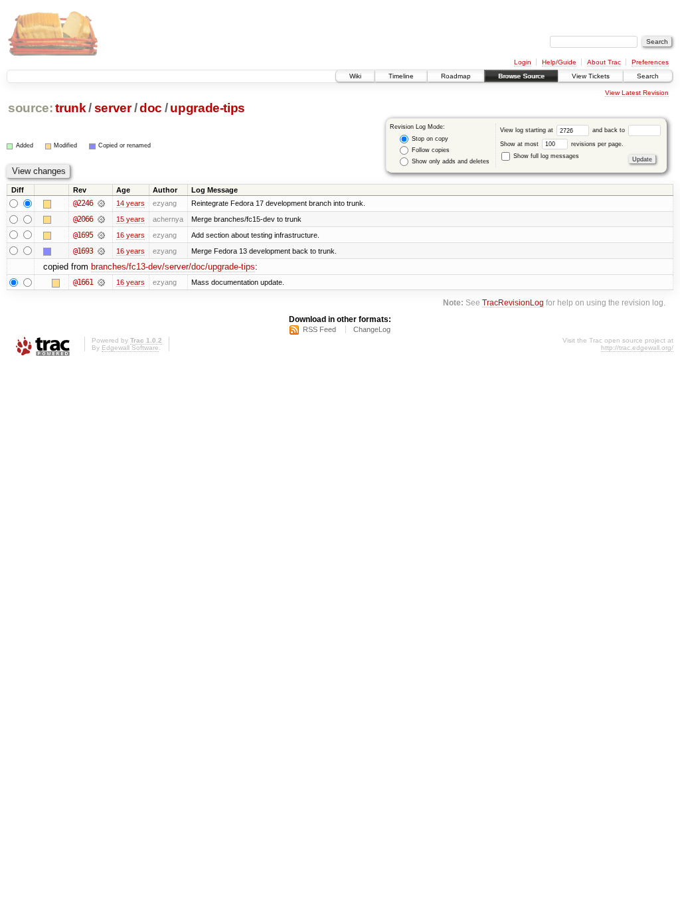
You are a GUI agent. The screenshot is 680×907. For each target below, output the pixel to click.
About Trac (604, 62)
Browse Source (521, 76)
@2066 (83, 219)
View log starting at (527, 130)
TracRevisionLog (513, 302)
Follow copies (430, 150)
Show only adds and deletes (449, 161)
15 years (130, 219)
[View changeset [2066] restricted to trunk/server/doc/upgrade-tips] (101, 219)
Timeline (401, 76)
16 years (130, 235)
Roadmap (456, 76)
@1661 (83, 282)
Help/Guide (559, 62)
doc (150, 108)
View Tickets (591, 76)
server (112, 108)
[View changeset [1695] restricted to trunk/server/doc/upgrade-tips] (101, 235)
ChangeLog (371, 329)
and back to (609, 130)
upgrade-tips (207, 108)
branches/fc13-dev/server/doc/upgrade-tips (173, 267)
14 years (130, 203)
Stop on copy (429, 138)
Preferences (650, 62)
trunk (70, 108)
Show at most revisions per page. (562, 144)
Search (648, 76)
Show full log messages (545, 156)
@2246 (83, 203)
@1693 (83, 251)
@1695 (83, 235)
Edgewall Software (130, 347)
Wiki (355, 76)
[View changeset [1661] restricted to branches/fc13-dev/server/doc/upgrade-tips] (101, 282)
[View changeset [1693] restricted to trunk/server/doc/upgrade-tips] (101, 251)
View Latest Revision (637, 92)
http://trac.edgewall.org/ (637, 347)
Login (522, 62)
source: (30, 108)
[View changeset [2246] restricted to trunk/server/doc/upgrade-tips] (101, 203)
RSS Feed (319, 329)
